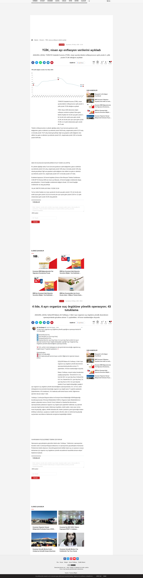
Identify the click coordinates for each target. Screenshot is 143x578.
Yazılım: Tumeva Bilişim (71, 573)
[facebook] (32, 62)
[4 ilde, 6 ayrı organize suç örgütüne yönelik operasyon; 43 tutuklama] (57, 342)
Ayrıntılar (98, 576)
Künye (61, 562)
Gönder (35, 222)
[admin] (77, 558)
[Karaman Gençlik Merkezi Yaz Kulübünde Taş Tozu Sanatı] (71, 540)
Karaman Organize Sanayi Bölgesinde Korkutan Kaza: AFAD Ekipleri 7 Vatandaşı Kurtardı (43, 528)
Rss (58, 562)
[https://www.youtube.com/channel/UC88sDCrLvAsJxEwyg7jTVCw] (74, 558)
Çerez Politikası (73, 562)
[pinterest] (51, 62)
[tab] (36, 202)
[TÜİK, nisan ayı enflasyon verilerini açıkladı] (57, 82)
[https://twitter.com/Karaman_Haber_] (68, 558)
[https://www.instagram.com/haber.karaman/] (71, 558)
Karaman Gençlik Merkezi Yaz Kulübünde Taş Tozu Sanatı (69, 550)
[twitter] (36, 62)
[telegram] (44, 62)
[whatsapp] (40, 62)
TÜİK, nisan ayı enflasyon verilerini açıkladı (55, 40)
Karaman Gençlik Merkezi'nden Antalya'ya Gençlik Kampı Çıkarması (44, 550)
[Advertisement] (71, 27)
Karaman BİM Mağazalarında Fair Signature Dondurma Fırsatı (43, 272)
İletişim (66, 562)
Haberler (36, 40)
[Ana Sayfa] (32, 40)
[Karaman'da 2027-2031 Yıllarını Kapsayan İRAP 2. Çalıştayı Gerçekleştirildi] (71, 518)
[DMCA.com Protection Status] (71, 565)
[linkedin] (48, 62)
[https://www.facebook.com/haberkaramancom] (65, 558)
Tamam (104, 576)
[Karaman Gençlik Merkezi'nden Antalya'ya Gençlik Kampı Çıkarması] (44, 540)
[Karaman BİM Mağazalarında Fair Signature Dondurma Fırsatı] (44, 262)
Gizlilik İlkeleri (81, 562)
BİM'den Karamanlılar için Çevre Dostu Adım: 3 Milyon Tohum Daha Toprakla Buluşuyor (70, 294)
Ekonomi (42, 40)
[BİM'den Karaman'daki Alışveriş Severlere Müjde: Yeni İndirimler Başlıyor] (71, 262)
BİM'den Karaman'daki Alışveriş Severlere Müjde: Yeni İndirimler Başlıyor (70, 272)
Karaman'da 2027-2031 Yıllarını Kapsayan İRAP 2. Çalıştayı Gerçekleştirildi (69, 528)
